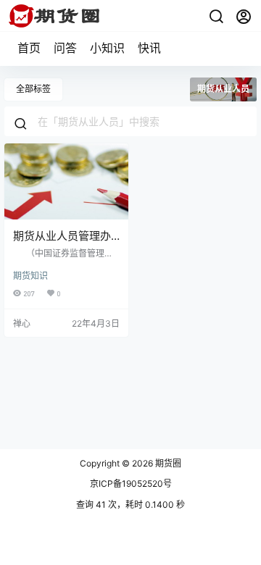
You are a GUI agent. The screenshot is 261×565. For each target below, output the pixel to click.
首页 (29, 48)
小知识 (107, 48)
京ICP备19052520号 (131, 483)
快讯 (149, 48)
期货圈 (167, 463)
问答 (65, 48)
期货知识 (30, 275)
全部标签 (33, 88)
